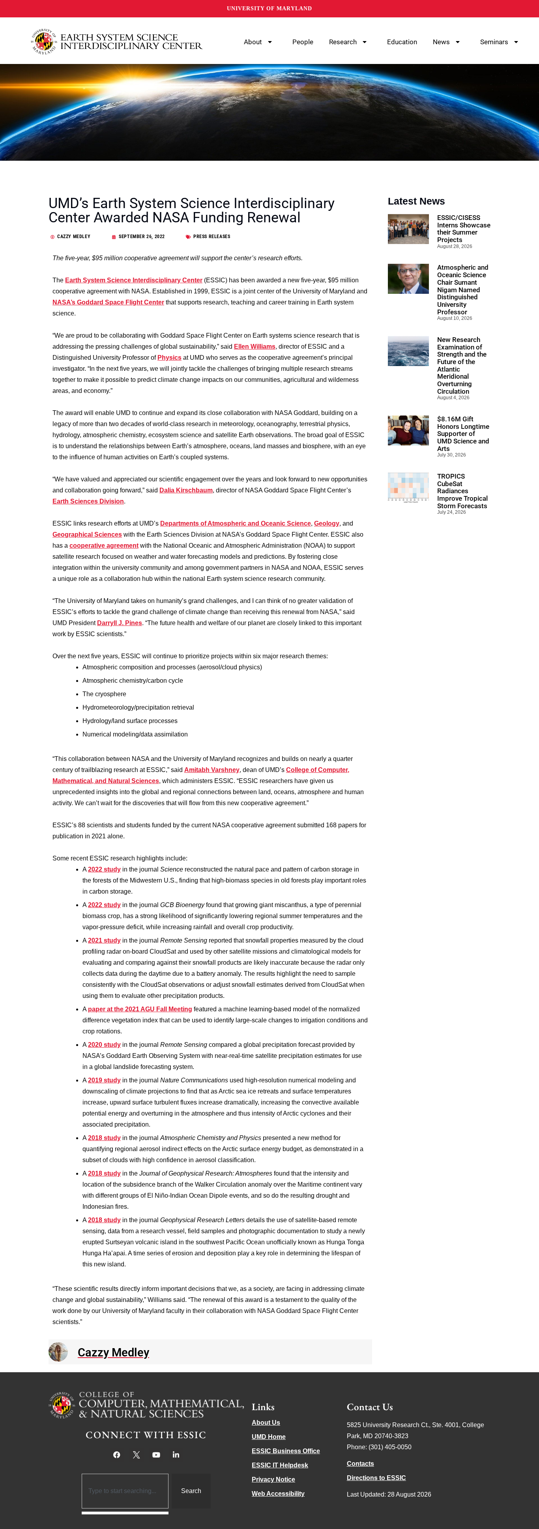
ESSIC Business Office (286, 1451)
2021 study (104, 940)
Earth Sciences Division (88, 501)
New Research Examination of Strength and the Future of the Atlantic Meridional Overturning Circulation (462, 365)
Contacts (360, 1463)
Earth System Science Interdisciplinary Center (133, 280)
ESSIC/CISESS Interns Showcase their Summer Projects (463, 229)
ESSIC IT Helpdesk (280, 1465)
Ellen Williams (254, 346)
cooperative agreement (103, 545)
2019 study (104, 1080)
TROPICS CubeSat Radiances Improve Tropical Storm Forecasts (462, 491)
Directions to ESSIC (376, 1478)
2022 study (104, 869)
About (253, 42)
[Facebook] (117, 1455)
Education (402, 42)
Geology (326, 523)
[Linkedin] (176, 1455)
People (302, 42)
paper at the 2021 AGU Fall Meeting (140, 1009)
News (441, 42)
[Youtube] (156, 1455)
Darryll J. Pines (119, 623)
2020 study (104, 1044)
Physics (169, 357)
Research (343, 42)
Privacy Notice (273, 1479)
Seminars (494, 42)
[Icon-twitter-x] (136, 1455)
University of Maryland (269, 8)
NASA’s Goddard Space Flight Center (108, 302)
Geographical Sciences (87, 534)
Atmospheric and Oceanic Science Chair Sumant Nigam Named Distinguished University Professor (462, 289)
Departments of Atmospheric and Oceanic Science (235, 523)
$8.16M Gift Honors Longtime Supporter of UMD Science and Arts (463, 434)
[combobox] (125, 1491)
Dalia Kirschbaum (186, 490)
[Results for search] (125, 1513)
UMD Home (269, 1436)
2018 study (104, 1138)
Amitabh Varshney (212, 769)
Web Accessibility (278, 1493)
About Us (266, 1422)
